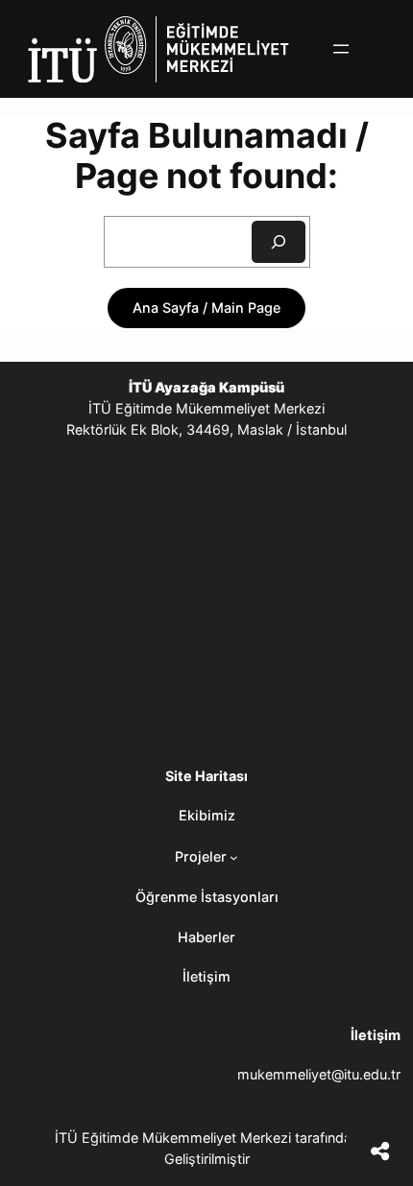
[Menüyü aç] (340, 48)
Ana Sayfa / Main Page (206, 307)
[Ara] (278, 241)
